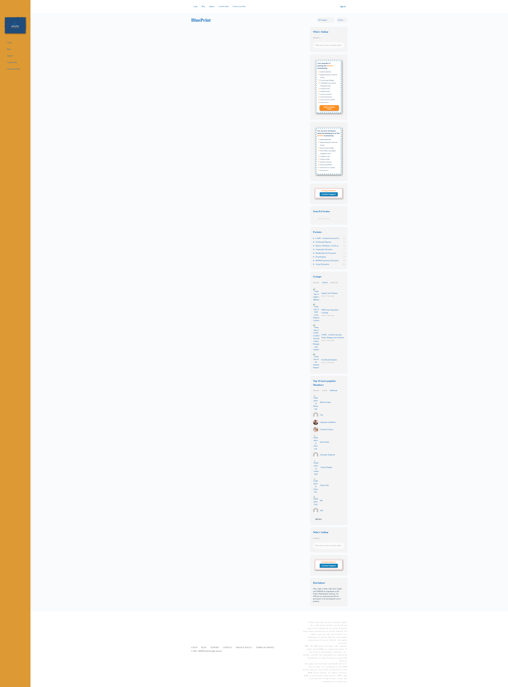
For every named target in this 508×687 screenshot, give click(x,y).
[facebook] (336, 617)
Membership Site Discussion (326, 253)
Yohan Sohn (324, 485)
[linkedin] (341, 617)
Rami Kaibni (324, 442)
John (321, 510)
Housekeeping (321, 257)
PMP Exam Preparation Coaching (329, 311)
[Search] (333, 6)
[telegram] (345, 617)
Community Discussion (324, 249)
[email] (331, 617)
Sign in (343, 7)
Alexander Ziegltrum (327, 455)
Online (316, 38)
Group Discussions (322, 264)
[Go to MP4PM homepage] (15, 25)
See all (318, 519)
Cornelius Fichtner (326, 429)
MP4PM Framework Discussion (327, 261)
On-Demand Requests (323, 242)
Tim (321, 415)
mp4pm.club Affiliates (329, 293)
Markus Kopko (325, 402)
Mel (321, 501)
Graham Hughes (326, 467)
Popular (334, 283)
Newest (316, 283)
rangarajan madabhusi (327, 422)
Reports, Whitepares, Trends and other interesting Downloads (328, 246)
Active (325, 282)
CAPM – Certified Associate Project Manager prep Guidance (328, 238)
